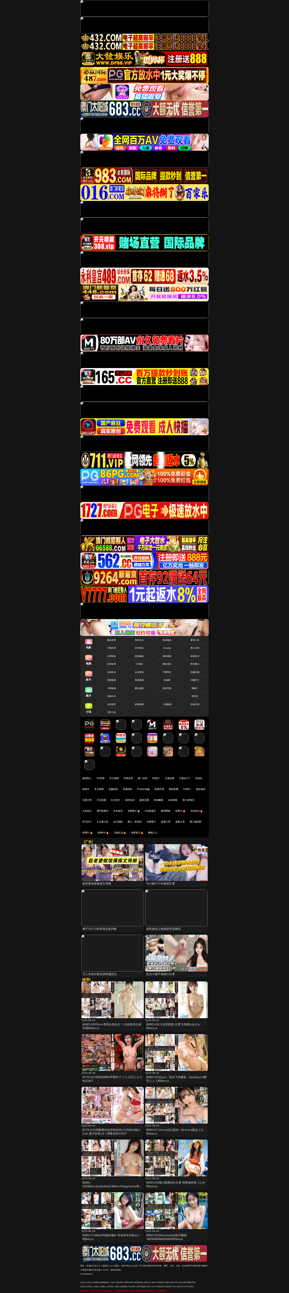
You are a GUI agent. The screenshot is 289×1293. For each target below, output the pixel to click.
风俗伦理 (194, 704)
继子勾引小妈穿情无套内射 (99, 929)
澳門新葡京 (103, 810)
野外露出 (194, 663)
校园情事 (139, 704)
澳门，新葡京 (135, 821)
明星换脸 (139, 679)
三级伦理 (111, 647)
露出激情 (139, 688)
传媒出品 (111, 696)
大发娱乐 (87, 810)
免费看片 (151, 821)
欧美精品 (167, 639)
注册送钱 (169, 778)
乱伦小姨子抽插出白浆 (160, 974)
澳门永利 (142, 778)
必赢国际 (113, 789)
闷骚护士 (194, 679)
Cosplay (167, 647)
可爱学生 (167, 672)
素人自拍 (194, 647)
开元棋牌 (114, 778)
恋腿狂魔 (194, 672)
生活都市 (111, 704)
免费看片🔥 (134, 810)
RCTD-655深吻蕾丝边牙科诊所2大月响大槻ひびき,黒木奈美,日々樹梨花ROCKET (111, 1131)
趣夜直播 (144, 799)
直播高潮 (159, 789)
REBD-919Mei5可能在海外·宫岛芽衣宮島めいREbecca (111, 1237)
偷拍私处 (130, 799)
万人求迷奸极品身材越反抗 (99, 974)
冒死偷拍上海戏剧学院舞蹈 (163, 929)
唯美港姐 (167, 656)
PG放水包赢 (143, 789)
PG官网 (101, 778)
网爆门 (195, 688)
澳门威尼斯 (196, 821)
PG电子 (156, 778)
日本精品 (139, 647)
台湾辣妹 (111, 656)
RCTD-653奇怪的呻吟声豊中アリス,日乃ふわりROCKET (112, 1079)
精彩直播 (173, 789)
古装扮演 (111, 672)
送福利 (198, 778)
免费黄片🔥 (137, 832)
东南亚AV (195, 656)
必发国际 (173, 799)
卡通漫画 (111, 688)
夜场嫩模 (158, 799)
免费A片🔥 (103, 832)
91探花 (139, 663)
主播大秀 (87, 799)
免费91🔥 (87, 832)
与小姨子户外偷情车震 (160, 883)
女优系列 (139, 672)
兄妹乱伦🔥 (120, 832)
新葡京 (85, 789)
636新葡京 (150, 810)
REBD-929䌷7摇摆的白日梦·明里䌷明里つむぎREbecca (175, 1184)
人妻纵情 (167, 704)
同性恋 (195, 696)
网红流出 (167, 663)
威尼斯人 (87, 778)
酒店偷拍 (200, 789)
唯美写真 (167, 688)
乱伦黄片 (115, 799)
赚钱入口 (153, 832)
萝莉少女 (194, 639)
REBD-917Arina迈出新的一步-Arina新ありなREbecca (175, 1131)
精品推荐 (111, 639)
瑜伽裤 (167, 679)
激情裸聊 (165, 810)
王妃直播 (101, 799)
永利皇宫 (118, 810)
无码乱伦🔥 (196, 810)
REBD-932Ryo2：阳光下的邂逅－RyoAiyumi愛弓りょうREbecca (176, 1079)
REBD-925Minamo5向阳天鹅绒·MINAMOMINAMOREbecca (166, 1237)
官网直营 (128, 778)
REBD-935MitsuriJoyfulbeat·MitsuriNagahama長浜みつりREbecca (112, 1186)
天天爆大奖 (103, 821)
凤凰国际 (127, 789)
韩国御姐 (139, 656)
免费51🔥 (180, 810)
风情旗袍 (111, 679)
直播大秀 (180, 821)
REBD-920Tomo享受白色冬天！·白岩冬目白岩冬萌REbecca (111, 1026)
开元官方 (87, 821)
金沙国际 (118, 821)
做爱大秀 (165, 821)
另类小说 (111, 712)
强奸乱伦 (139, 639)
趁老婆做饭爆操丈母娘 (96, 883)
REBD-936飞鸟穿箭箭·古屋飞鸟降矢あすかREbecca (173, 1026)
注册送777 (184, 778)
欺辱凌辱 (111, 663)
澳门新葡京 (188, 799)
